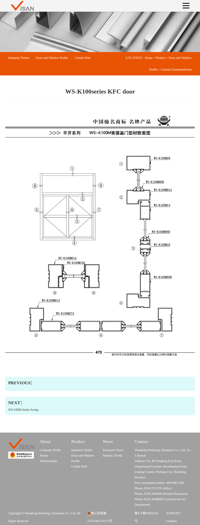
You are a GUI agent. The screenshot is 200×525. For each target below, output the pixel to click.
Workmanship (48, 461)
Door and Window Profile (52, 57)
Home (149, 57)
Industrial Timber (18, 57)
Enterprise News (113, 450)
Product (160, 57)
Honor (44, 455)
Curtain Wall (82, 57)
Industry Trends (112, 455)
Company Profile (50, 450)
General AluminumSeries (176, 69)
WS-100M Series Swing (23, 405)
